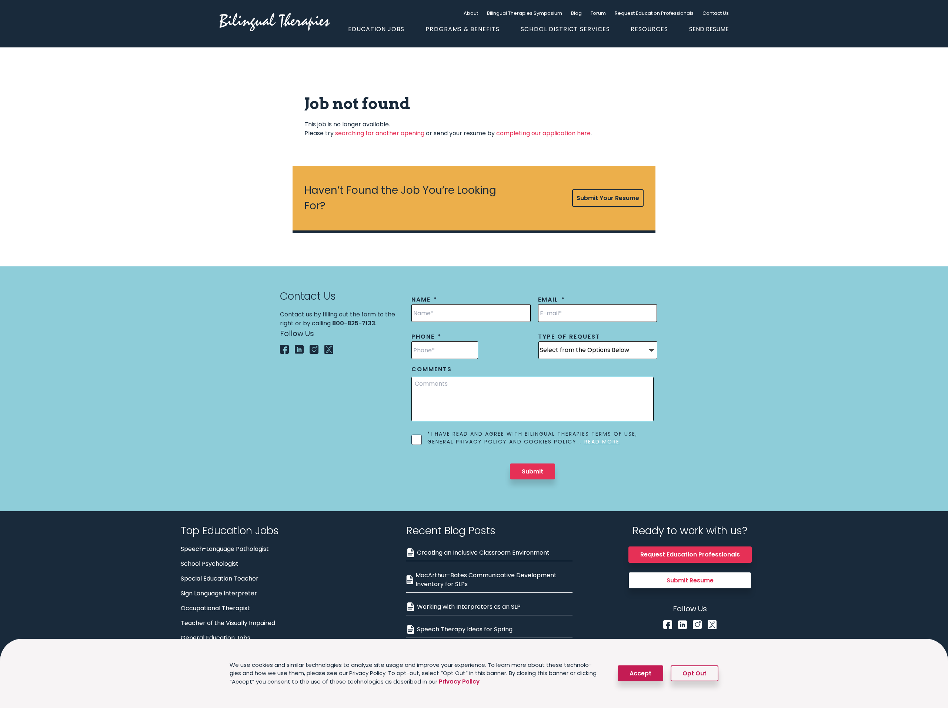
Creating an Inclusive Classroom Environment (483, 552)
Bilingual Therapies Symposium (524, 13)
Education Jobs (376, 29)
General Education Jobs (215, 638)
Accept (640, 673)
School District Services (565, 29)
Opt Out (694, 673)
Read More (602, 441)
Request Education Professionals (654, 13)
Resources (649, 29)
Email (551, 300)
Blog (576, 13)
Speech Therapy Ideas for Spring (465, 629)
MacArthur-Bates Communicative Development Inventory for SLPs (486, 579)
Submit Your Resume (608, 198)
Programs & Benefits (462, 29)
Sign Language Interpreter (219, 593)
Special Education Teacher (219, 578)
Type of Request (569, 337)
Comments (431, 369)
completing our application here (543, 133)
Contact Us (715, 13)
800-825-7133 (353, 323)
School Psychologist (209, 563)
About (471, 13)
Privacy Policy (459, 681)
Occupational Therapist (215, 608)
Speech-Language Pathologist (225, 549)
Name (424, 300)
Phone (426, 337)
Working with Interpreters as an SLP (469, 606)
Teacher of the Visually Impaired (228, 623)
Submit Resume (690, 580)
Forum (598, 13)
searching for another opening (379, 133)
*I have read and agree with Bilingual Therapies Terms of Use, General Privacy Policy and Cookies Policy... (532, 437)
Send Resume (709, 29)
